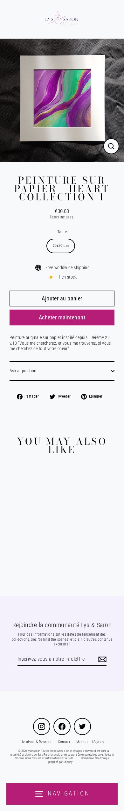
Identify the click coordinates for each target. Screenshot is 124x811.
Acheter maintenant (62, 317)
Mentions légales (90, 742)
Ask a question (23, 370)
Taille (62, 231)
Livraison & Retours (35, 742)
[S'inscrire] (101, 659)
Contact (64, 742)
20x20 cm (61, 245)
